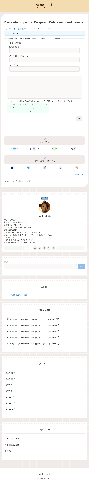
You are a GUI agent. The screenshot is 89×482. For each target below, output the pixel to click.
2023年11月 (9, 379)
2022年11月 (9, 403)
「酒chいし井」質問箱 (19, 29)
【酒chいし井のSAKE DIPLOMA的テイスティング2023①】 (32, 343)
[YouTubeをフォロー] (77, 167)
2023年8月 (9, 385)
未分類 (7, 451)
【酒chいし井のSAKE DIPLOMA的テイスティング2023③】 (32, 331)
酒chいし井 (45, 216)
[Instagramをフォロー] (60, 167)
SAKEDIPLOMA (11, 439)
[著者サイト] (12, 167)
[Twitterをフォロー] (28, 167)
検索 (6, 262)
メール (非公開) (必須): (18, 56)
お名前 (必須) (14, 47)
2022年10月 (10, 409)
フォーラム (7, 29)
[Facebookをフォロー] (44, 167)
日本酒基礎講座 (11, 445)
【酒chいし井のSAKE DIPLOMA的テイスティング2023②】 (32, 337)
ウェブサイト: (15, 65)
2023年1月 (9, 397)
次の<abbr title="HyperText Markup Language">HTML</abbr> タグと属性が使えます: (42, 101)
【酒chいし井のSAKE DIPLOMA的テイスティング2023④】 (32, 325)
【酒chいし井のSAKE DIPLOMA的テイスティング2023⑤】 (32, 319)
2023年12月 (10, 373)
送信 (79, 118)
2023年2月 (9, 391)
